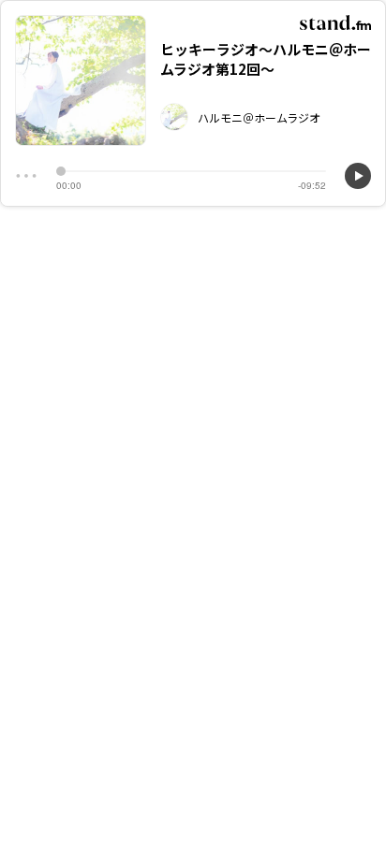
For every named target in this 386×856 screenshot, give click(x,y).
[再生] (358, 176)
